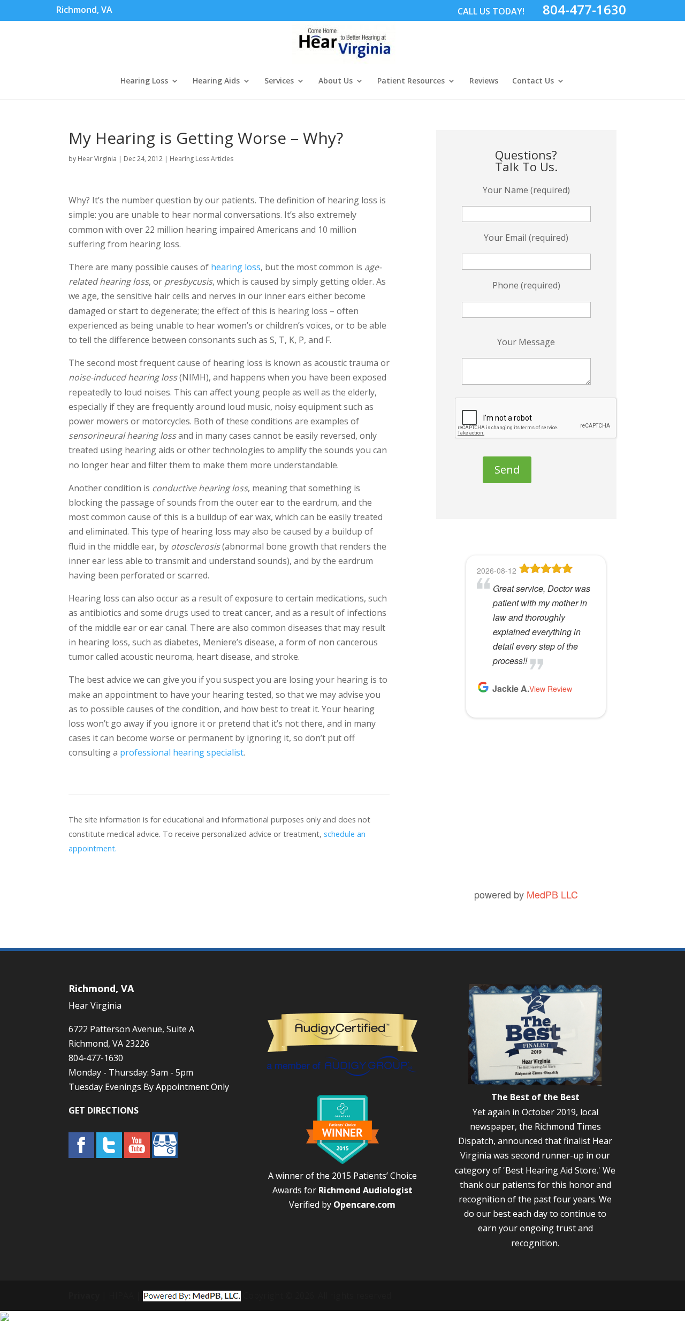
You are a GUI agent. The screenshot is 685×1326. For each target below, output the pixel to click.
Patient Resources (411, 81)
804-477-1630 (584, 9)
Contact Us (533, 81)
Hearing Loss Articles (201, 158)
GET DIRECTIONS (103, 1110)
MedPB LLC (552, 894)
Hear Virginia (97, 158)
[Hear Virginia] (343, 58)
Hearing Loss (144, 81)
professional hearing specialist (181, 752)
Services (279, 81)
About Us (335, 81)
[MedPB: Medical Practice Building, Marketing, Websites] (192, 1295)
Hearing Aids (216, 81)
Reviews (483, 81)
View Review (550, 688)
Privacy (84, 1295)
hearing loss (236, 267)
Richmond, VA (84, 10)
